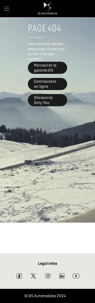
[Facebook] (19, 277)
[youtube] (76, 277)
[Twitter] (33, 277)
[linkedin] (62, 277)
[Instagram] (48, 277)
